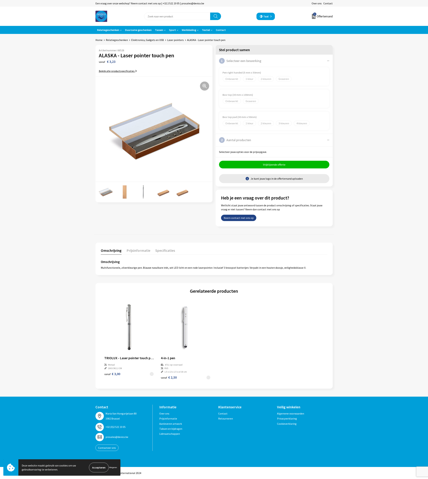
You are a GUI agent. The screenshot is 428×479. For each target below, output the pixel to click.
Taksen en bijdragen (170, 428)
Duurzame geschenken (138, 30)
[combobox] (177, 16)
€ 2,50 (169, 377)
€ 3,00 (112, 374)
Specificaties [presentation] (165, 250)
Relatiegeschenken (108, 30)
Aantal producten (236, 140)
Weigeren (113, 467)
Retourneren (225, 418)
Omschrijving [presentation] (111, 250)
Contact (328, 3)
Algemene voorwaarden (290, 413)
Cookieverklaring (287, 423)
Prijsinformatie (168, 418)
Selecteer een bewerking (241, 61)
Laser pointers (175, 40)
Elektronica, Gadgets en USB (147, 40)
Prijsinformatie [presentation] (138, 250)
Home (98, 40)
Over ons (317, 3)
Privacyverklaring (287, 418)
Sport (172, 30)
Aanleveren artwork (170, 423)
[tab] (111, 251)
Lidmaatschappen (169, 433)
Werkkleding (189, 30)
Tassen (159, 30)
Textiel (206, 30)
